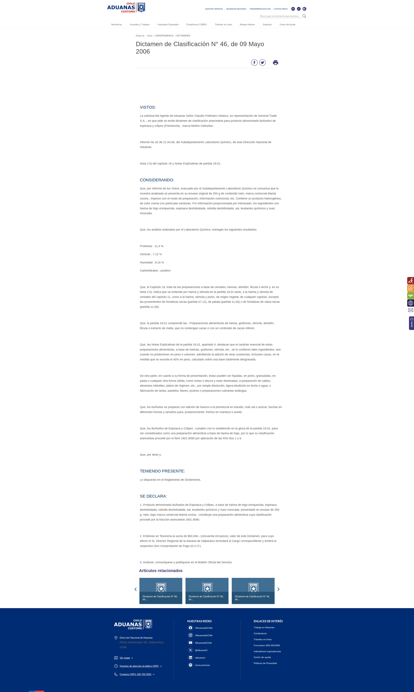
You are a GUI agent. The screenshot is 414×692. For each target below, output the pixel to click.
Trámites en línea (263, 639)
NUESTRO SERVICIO (214, 9)
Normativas (116, 24)
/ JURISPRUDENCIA (164, 35)
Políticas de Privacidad (265, 663)
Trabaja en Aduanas (264, 627)
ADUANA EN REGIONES (236, 9)
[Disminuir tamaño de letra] (298, 8)
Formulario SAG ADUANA (267, 645)
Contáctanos (260, 633)
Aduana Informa (247, 24)
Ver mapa (125, 657)
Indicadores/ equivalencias (267, 651)
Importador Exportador (168, 24)
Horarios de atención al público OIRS (139, 666)
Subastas (267, 24)
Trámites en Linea (223, 24)
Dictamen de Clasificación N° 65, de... (206, 598)
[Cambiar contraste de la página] (304, 8)
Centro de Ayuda (287, 24)
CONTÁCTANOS (281, 9)
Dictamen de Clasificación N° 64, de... (252, 598)
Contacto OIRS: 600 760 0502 (135, 674)
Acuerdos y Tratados (140, 24)
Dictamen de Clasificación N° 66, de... (160, 598)
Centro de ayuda (262, 657)
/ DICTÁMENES (182, 35)
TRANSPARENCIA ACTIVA (260, 9)
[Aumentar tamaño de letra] (293, 8)
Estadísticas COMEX (197, 24)
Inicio (149, 35)
